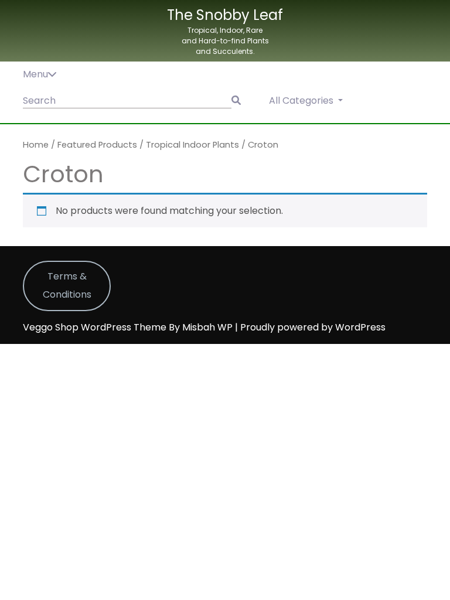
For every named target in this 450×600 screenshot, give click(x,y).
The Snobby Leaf (225, 15)
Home (36, 145)
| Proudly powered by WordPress (310, 327)
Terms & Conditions (67, 285)
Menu (35, 74)
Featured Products (97, 145)
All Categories (302, 100)
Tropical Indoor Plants (192, 145)
